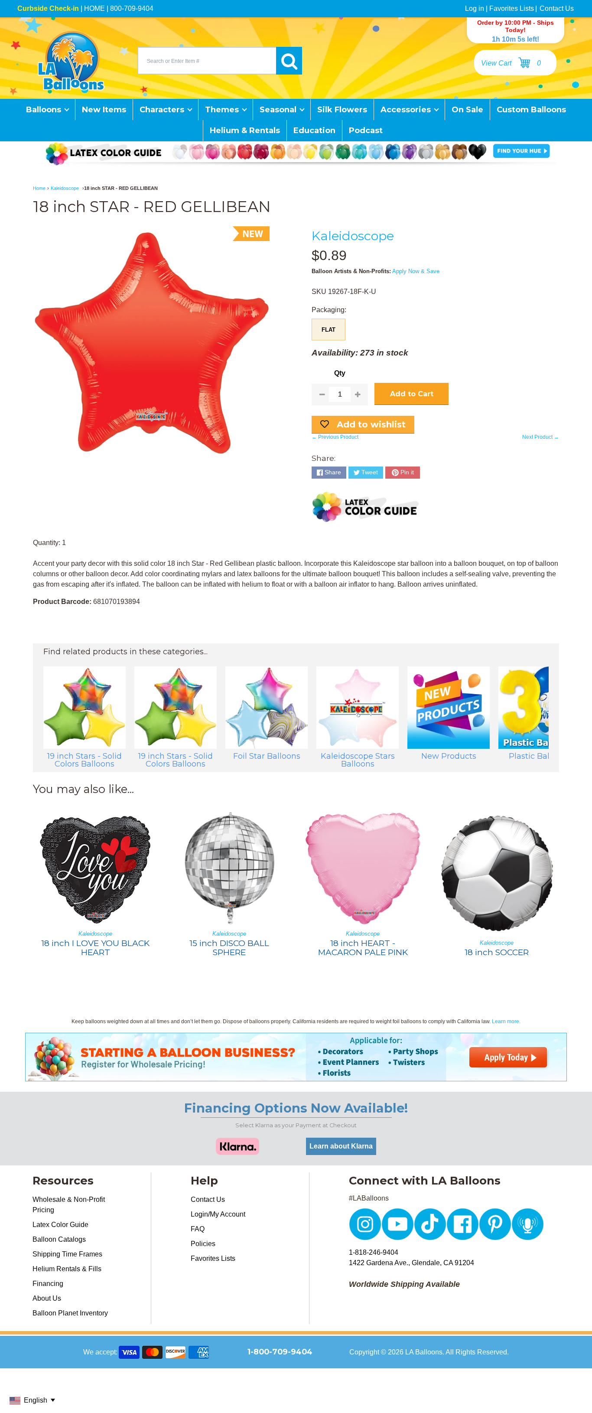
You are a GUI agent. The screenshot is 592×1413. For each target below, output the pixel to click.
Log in (474, 8)
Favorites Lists (511, 8)
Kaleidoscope (65, 188)
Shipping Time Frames (67, 1254)
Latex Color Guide (60, 1224)
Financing (48, 1283)
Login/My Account (218, 1214)
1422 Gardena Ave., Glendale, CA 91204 (411, 1262)
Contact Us (557, 8)
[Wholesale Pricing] (296, 1076)
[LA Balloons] (71, 60)
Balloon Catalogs (59, 1239)
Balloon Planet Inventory (70, 1313)
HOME (94, 8)
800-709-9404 (131, 8)
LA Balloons (423, 1352)
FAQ (198, 1229)
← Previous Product (335, 437)
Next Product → (540, 437)
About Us (47, 1298)
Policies (203, 1243)
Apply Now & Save (415, 271)
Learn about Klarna (341, 1146)
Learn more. (506, 1021)
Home (39, 188)
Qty (339, 373)
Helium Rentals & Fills (67, 1269)
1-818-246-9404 (373, 1252)
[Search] (289, 61)
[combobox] (206, 61)
